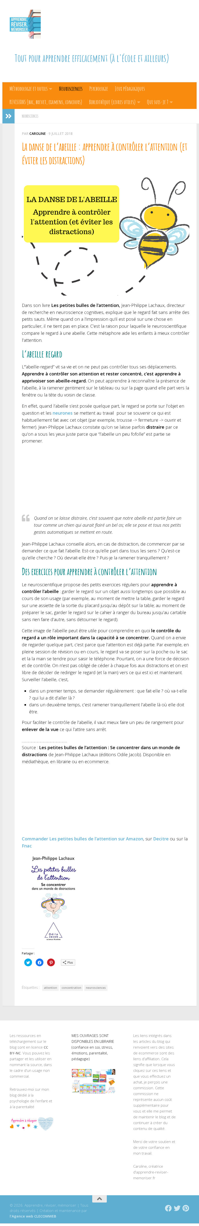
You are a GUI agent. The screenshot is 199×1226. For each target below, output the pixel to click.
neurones (63, 413)
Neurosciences (71, 88)
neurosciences (96, 988)
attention (50, 988)
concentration (71, 988)
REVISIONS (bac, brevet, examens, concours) (45, 102)
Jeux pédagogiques (130, 88)
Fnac (27, 846)
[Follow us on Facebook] (168, 1208)
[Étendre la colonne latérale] (8, 116)
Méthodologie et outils (28, 88)
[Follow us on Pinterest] (185, 1208)
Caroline (37, 133)
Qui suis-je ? (157, 102)
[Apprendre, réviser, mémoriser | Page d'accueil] (25, 24)
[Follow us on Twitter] (177, 1208)
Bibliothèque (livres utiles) (112, 102)
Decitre (161, 839)
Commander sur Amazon (82, 839)
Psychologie (98, 88)
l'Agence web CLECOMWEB (33, 1216)
